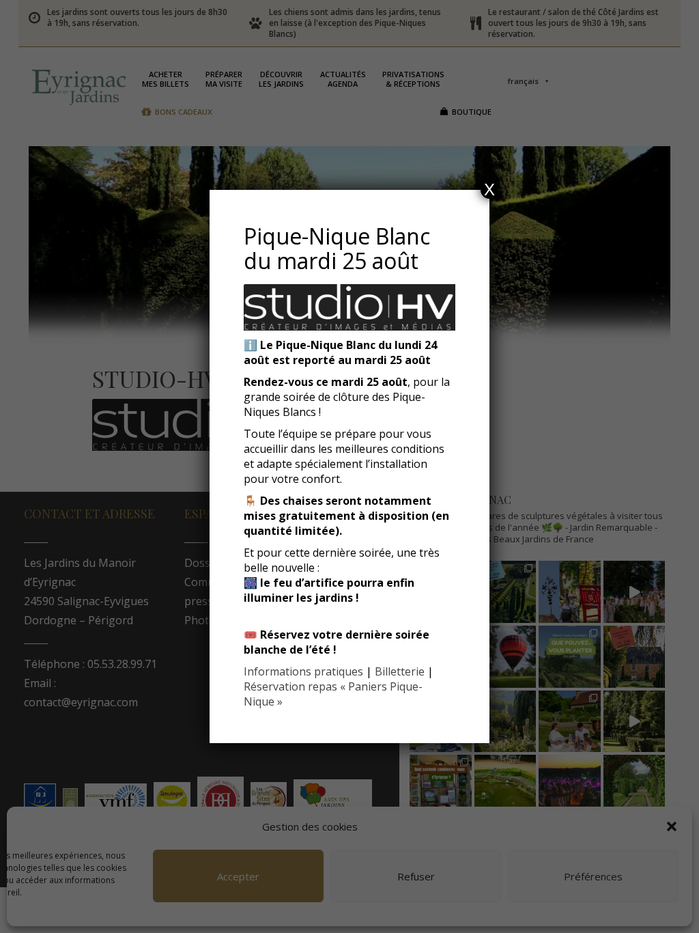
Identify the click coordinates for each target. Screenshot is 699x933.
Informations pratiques (303, 671)
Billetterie (400, 671)
